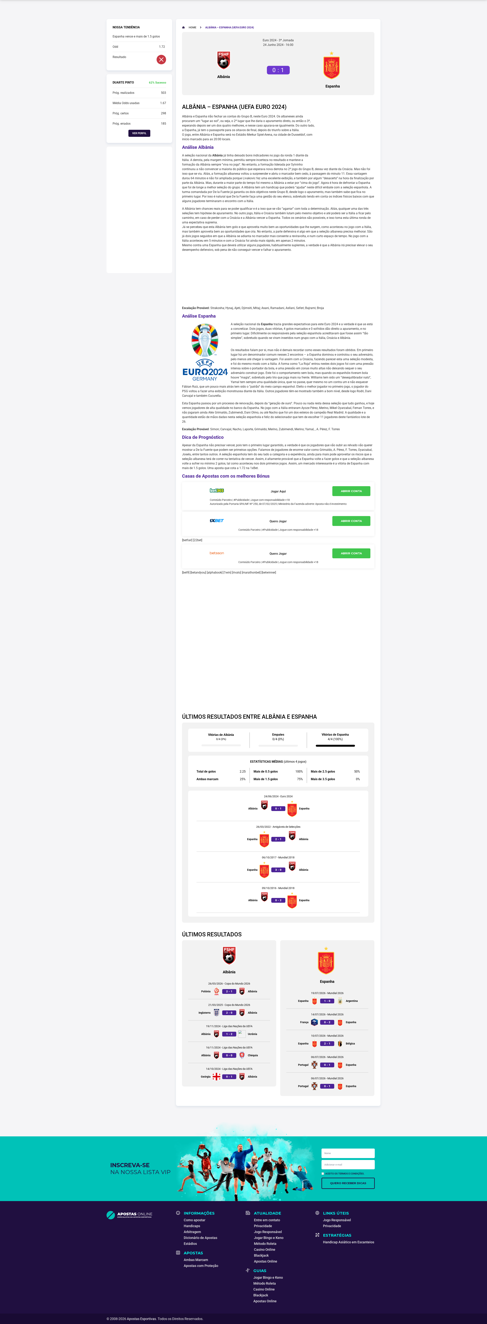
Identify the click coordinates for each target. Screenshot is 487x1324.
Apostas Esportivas (141, 1319)
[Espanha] (332, 65)
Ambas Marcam (196, 1260)
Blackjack (261, 1255)
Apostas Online (265, 1261)
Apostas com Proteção (201, 1266)
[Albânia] (223, 60)
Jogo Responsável (268, 1232)
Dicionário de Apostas (200, 1238)
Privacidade (263, 1226)
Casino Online (264, 1250)
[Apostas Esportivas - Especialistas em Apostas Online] (139, 1215)
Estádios (190, 1244)
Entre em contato (267, 1220)
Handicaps (192, 1226)
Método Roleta (265, 1244)
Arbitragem (192, 1232)
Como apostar (194, 1220)
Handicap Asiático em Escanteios (348, 1242)
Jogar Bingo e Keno (268, 1238)
